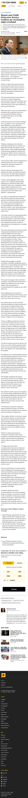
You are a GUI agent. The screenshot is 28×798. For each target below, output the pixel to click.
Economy (3, 708)
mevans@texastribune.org (13, 610)
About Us (3, 735)
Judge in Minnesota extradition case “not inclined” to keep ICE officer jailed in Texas (18, 632)
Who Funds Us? (4, 743)
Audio (2, 761)
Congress (3, 699)
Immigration (3, 719)
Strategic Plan (4, 746)
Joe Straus (13, 125)
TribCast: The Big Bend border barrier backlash (17, 640)
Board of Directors (5, 739)
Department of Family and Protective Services (11, 602)
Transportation (4, 727)
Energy (2, 710)
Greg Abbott (7, 123)
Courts (2, 701)
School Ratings (12, 6)
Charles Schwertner (13, 433)
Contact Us (3, 682)
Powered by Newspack (6, 794)
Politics (2, 721)
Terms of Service (5, 752)
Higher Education (5, 716)
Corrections (3, 756)
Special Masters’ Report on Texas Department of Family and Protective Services (13, 543)
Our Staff (3, 737)
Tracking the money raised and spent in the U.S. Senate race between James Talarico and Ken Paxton (18, 657)
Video (2, 763)
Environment (4, 712)
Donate (21, 2)
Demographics (4, 706)
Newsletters (3, 759)
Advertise (3, 685)
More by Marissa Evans (21, 623)
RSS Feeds (3, 765)
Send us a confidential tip (6, 687)
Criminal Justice (4, 703)
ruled (5, 101)
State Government (6, 12)
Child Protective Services (19, 600)
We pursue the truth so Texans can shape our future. (8, 691)
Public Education (4, 723)
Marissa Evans (5, 31)
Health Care (3, 714)
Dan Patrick (19, 123)
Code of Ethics (4, 750)
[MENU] (26, 3)
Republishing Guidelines (6, 748)
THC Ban (26, 6)
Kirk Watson (10, 468)
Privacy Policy (4, 754)
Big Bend (19, 6)
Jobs (2, 741)
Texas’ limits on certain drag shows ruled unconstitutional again (18, 649)
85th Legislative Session (7, 600)
